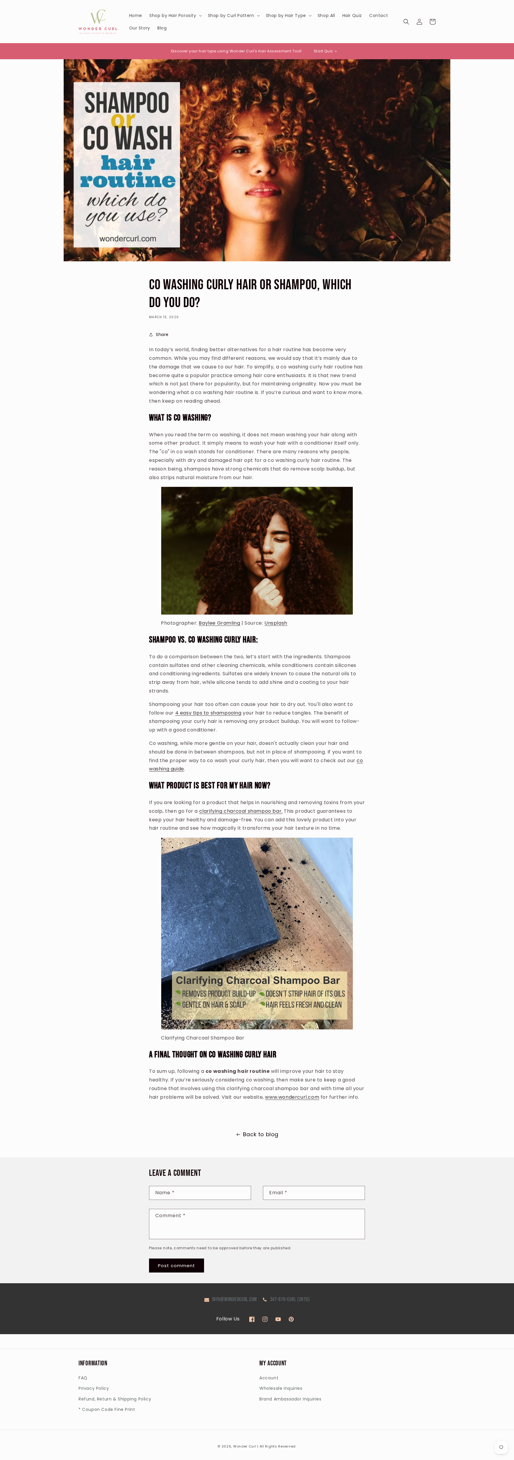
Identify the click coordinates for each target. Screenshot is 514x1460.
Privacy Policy (94, 1388)
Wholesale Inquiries (280, 1388)
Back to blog (260, 1134)
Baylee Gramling (219, 623)
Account (268, 1378)
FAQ (83, 1378)
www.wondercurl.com (292, 1097)
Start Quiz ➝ (325, 51)
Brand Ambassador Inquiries (290, 1399)
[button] (175, 15)
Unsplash (275, 623)
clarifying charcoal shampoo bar (240, 811)
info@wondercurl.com (234, 1299)
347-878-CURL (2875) (290, 1299)
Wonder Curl (244, 1446)
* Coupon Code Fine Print (107, 1409)
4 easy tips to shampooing (208, 712)
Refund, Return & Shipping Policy (115, 1399)
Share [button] (162, 334)
